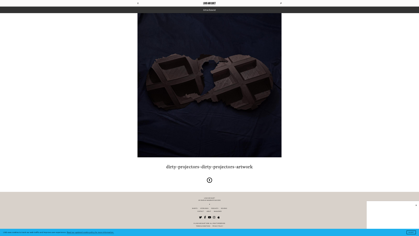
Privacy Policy (217, 226)
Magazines (218, 211)
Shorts (194, 208)
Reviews (224, 208)
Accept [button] (411, 232)
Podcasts (214, 208)
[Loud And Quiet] (209, 3)
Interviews (204, 208)
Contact (200, 211)
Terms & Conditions (203, 226)
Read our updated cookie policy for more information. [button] (90, 232)
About (209, 211)
